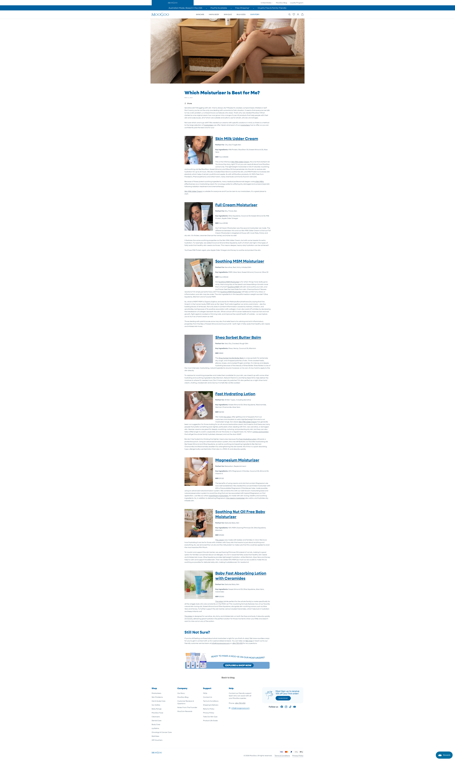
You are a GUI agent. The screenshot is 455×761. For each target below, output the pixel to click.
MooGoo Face (157, 713)
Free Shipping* (242, 8)
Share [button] (189, 103)
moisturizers (208, 125)
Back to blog (228, 677)
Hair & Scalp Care (158, 701)
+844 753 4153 (237, 643)
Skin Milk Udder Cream (240, 162)
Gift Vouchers (157, 740)
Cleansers (156, 716)
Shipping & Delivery (210, 705)
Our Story (181, 693)
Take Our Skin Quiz (210, 716)
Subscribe (283, 698)
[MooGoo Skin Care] (160, 14)
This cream (219, 540)
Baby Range (157, 709)
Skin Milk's (260, 181)
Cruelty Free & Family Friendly (272, 8)
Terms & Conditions (210, 701)
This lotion (219, 601)
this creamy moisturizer (235, 498)
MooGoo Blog (281, 3)
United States (266, 3)
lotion (229, 417)
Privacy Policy (208, 713)
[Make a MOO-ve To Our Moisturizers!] (227, 669)
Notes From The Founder (187, 707)
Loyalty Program (296, 3)
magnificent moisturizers (218, 495)
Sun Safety (156, 705)
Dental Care (156, 720)
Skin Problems (157, 697)
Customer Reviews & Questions (185, 702)
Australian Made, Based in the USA (185, 8)
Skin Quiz (249, 641)
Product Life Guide (210, 720)
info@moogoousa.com (221, 643)
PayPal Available (219, 8)
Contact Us (207, 697)
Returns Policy (208, 709)
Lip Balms (155, 728)
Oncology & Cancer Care (162, 732)
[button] (173, 2)
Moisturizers (156, 693)
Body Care (156, 724)
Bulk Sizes (155, 736)
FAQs (205, 693)
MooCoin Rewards (184, 711)
